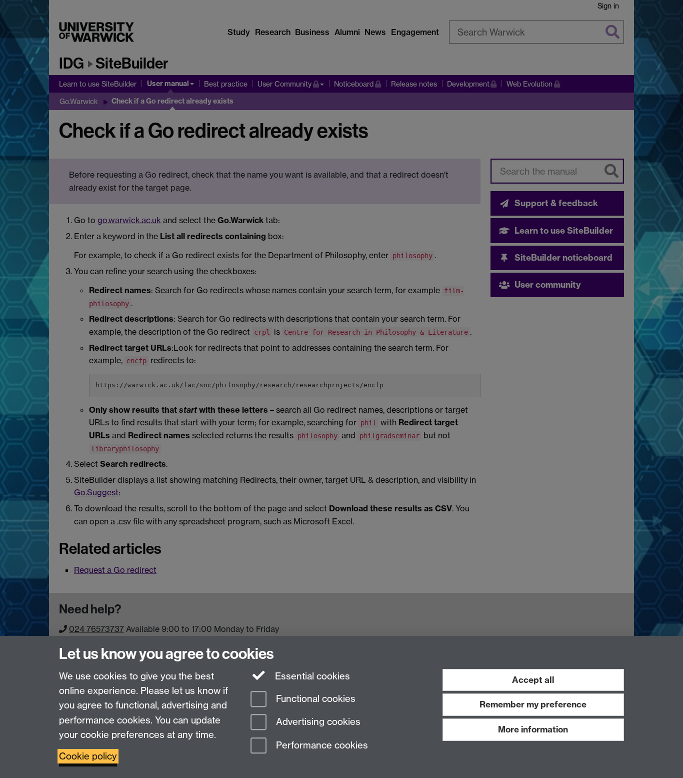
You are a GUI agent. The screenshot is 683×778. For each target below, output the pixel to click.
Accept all (533, 679)
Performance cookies (321, 745)
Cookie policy (88, 756)
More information (533, 729)
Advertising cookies (317, 722)
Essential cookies (311, 676)
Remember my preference (533, 704)
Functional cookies (315, 698)
